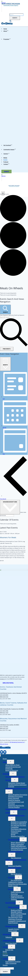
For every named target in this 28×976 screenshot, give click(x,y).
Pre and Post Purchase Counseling (18, 826)
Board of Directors (11, 770)
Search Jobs (9, 950)
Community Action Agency (10, 5)
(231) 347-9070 (4, 695)
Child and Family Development (15, 860)
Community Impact (9, 940)
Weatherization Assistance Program (17, 786)
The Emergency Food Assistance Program (15, 918)
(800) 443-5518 (4, 697)
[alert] (14, 293)
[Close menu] (0, 755)
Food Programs (10, 903)
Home (5, 29)
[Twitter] (4, 24)
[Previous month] (15, 496)
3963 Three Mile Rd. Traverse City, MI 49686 (12, 709)
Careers (5, 947)
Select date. (23, 512)
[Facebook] (2, 24)
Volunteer (8, 937)
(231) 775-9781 (4, 726)
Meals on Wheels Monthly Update (16, 911)
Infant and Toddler (14, 868)
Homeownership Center (16, 815)
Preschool (11, 877)
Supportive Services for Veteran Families (16, 806)
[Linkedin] (10, 24)
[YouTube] (8, 24)
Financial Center (14, 840)
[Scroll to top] (1, 752)
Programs (6, 774)
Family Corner (13, 886)
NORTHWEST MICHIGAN (11, 4)
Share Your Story (11, 943)
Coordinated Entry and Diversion (16, 803)
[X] (3, 748)
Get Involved (7, 934)
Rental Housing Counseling (18, 835)
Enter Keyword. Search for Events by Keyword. (12, 315)
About (5, 762)
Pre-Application (16, 874)
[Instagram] (6, 24)
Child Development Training (17, 898)
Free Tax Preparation (15, 852)
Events (5, 160)
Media (5, 158)
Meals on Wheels (14, 907)
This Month (3, 499)
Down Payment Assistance (16, 832)
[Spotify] (12, 24)
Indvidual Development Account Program (19, 849)
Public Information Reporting (17, 893)
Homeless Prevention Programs (16, 788)
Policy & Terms (4, 744)
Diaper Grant (12, 931)
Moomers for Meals (8, 537)
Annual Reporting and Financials (13, 768)
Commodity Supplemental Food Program (17, 922)
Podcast (5, 162)
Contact (2, 679)
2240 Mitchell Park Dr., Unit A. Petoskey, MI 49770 (13, 693)
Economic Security (11, 926)
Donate (6, 171)
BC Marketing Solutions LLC (17, 742)
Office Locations (10, 963)
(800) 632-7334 (4, 712)
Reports (11, 889)
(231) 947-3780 (4, 711)
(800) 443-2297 (4, 728)
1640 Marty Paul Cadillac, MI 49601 (9, 725)
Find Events (6, 349)
